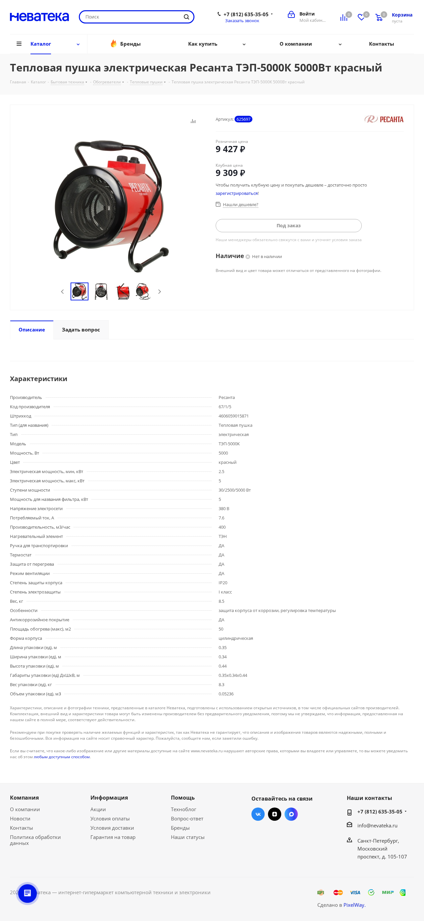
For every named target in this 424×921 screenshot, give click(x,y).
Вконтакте (258, 814)
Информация (109, 797)
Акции (98, 809)
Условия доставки (112, 827)
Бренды (180, 827)
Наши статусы (188, 837)
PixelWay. (355, 904)
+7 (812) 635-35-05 (246, 14)
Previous (63, 291)
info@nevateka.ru (377, 825)
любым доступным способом (62, 757)
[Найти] (186, 16)
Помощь (183, 797)
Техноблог (183, 809)
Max (291, 814)
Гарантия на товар (112, 837)
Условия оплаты (110, 818)
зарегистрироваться (237, 193)
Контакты (21, 827)
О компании (25, 809)
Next (159, 291)
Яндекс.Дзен (274, 814)
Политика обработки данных (35, 840)
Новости (20, 818)
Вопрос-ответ (187, 818)
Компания (24, 797)
